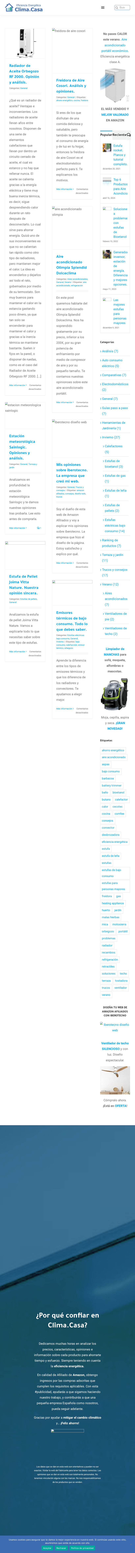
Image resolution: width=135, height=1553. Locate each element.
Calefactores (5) (113, 449)
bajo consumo (111, 771)
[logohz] (23, 4)
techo (123, 974)
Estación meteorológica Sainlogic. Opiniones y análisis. (22, 448)
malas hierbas (110, 917)
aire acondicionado (114, 757)
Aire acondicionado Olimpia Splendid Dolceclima (72, 209)
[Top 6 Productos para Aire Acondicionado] (107, 180)
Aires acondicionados (77, 279)
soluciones (108, 974)
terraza (106, 981)
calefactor (121, 799)
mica (105, 924)
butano (106, 799)
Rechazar (61, 1548)
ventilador (120, 988)
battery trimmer (112, 785)
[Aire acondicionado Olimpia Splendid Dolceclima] (72, 227)
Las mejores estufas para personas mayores (119, 311)
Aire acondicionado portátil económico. (115, 45)
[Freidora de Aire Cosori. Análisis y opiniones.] (72, 50)
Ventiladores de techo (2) (116, 631)
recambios (108, 952)
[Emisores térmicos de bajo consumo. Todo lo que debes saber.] (72, 592)
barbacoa (108, 778)
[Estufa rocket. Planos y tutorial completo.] (107, 146)
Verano (68, 282)
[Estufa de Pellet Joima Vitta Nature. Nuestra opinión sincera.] (25, 555)
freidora (84, 100)
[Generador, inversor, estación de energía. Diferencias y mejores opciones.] (107, 252)
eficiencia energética (114, 842)
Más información (17, 385)
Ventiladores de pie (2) (116, 616)
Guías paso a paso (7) (115, 411)
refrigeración (77, 285)
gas (118, 896)
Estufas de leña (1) (115, 493)
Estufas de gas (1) (115, 478)
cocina (77, 100)
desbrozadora (110, 835)
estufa (106, 849)
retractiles (108, 966)
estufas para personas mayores (113, 886)
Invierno (60, 641)
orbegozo (68, 648)
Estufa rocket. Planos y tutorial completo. (120, 154)
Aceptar (47, 1548)
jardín (117, 910)
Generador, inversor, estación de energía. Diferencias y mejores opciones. (120, 268)
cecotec (118, 807)
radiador (107, 945)
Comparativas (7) (114, 375)
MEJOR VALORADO (115, 114)
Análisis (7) (110, 351)
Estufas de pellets (28, 599)
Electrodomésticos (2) (115, 387)
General (23, 88)
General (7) (110, 399)
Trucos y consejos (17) (114, 572)
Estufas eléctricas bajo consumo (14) (115, 525)
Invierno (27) (111, 437)
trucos (59, 496)
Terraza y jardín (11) (112, 558)
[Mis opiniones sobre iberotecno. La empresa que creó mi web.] (72, 438)
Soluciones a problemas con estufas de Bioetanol (120, 223)
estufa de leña (110, 856)
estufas (106, 863)
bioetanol (118, 792)
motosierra (119, 924)
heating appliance (113, 903)
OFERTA (120, 1106)
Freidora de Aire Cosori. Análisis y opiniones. (72, 36)
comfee (119, 814)
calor (105, 807)
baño (105, 792)
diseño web (80, 493)
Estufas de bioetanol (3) (114, 464)
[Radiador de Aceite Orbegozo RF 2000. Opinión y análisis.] (25, 43)
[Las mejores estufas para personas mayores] (107, 300)
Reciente (119, 135)
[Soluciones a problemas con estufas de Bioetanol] (107, 209)
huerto (106, 910)
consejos (69, 493)
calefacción (71, 644)
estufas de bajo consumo (111, 873)
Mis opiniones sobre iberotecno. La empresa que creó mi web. (72, 420)
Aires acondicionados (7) (116, 599)
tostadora (121, 981)
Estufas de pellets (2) (112, 508)
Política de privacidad (82, 1548)
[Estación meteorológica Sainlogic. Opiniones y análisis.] (25, 415)
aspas (105, 764)
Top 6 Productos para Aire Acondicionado (120, 186)
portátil (122, 931)
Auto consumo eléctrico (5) (112, 363)
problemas (108, 938)
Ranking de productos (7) (111, 543)
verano (106, 995)
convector (108, 828)
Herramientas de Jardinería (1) (113, 425)
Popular (106, 135)
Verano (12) (110, 584)
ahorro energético (64, 100)
